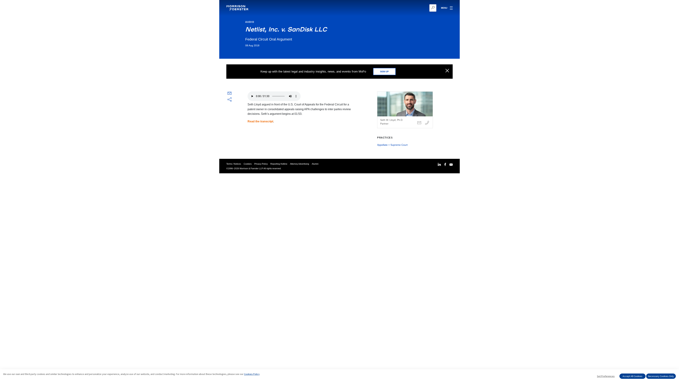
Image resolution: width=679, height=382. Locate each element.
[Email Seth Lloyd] (419, 123)
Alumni (315, 164)
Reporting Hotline (278, 164)
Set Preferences (606, 376)
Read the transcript (260, 121)
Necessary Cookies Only (661, 376)
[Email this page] (229, 94)
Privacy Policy (261, 164)
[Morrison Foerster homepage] (237, 8)
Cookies (248, 164)
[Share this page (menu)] (229, 100)
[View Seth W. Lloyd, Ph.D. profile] (405, 110)
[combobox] (415, 8)
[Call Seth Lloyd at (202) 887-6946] (427, 123)
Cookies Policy (252, 374)
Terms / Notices (233, 164)
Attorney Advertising (299, 164)
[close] (447, 71)
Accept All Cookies (632, 376)
